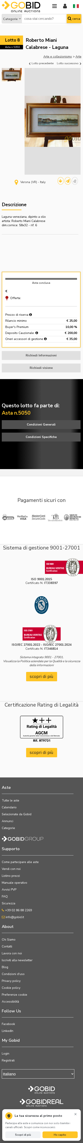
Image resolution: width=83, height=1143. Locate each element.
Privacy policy (11, 981)
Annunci (7, 821)
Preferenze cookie (14, 995)
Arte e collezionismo (57, 56)
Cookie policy (11, 988)
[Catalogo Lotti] (61, 181)
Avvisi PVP (9, 889)
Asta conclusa (41, 283)
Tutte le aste (10, 800)
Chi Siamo (8, 939)
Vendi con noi (11, 869)
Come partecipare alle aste (20, 862)
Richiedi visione (41, 368)
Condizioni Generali (41, 424)
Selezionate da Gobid (16, 814)
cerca (75, 18)
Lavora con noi (12, 953)
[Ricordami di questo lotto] (75, 181)
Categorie (10, 19)
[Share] (68, 181)
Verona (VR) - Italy (33, 182)
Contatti (7, 946)
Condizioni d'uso (13, 974)
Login (5, 1053)
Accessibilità (10, 1001)
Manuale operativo (14, 883)
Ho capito (60, 1135)
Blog (5, 967)
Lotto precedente (42, 63)
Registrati (8, 1060)
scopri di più (41, 676)
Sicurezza (8, 903)
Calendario (9, 807)
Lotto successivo (68, 63)
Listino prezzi (11, 876)
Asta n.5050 (12, 47)
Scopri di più (23, 1135)
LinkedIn (7, 1031)
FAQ (5, 896)
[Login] (65, 6)
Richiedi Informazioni (41, 355)
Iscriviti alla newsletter (17, 960)
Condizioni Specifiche (41, 437)
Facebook (8, 1024)
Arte (78, 56)
